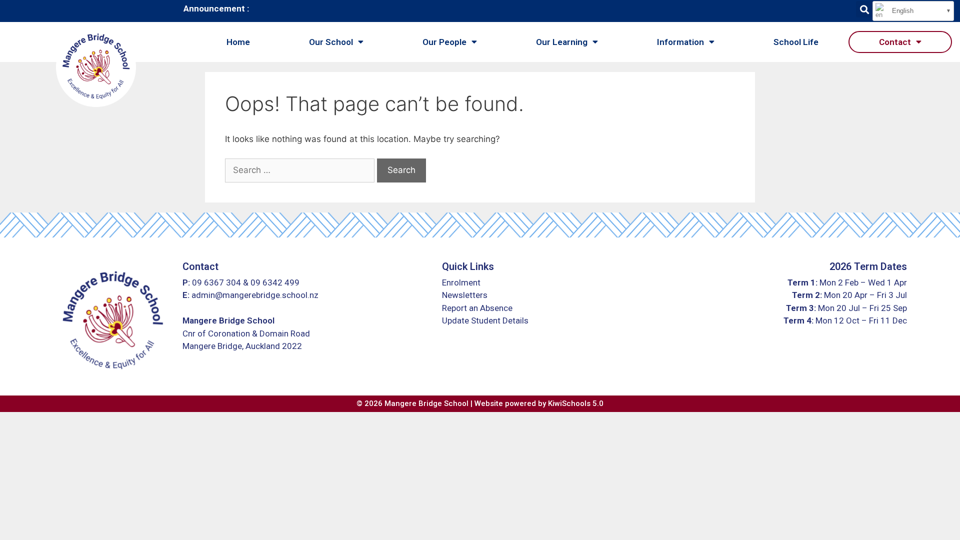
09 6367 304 (216, 283)
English (902, 10)
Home (238, 42)
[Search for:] (299, 170)
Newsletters (465, 295)
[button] (864, 9)
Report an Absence (477, 308)
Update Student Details (485, 321)
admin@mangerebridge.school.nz (255, 295)
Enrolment (461, 283)
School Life (796, 42)
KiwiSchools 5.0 (576, 403)
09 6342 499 (275, 283)
